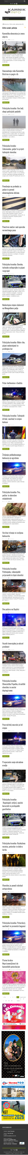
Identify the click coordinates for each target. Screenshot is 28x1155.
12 (23, 998)
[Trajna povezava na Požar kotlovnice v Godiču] (14, 399)
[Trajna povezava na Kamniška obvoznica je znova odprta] (14, 53)
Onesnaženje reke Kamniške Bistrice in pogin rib (13, 72)
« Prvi (4, 997)
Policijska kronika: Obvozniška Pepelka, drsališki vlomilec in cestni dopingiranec (13, 685)
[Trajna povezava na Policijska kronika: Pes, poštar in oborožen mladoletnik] (14, 515)
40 (11, 1000)
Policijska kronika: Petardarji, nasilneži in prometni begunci (14, 924)
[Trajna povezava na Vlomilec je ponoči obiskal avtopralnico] (14, 905)
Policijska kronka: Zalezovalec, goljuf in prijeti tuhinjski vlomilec (13, 149)
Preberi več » (6, 65)
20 (6, 1000)
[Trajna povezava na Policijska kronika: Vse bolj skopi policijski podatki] (14, 128)
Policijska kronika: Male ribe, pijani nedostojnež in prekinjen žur (13, 345)
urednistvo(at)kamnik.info (10, 1135)
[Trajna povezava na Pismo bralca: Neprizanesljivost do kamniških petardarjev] (14, 983)
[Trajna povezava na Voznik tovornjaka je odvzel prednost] (14, 663)
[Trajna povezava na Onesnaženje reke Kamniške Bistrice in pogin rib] (14, 90)
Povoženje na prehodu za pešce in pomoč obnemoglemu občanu (11, 189)
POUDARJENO (18, 969)
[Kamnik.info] (14, 13)
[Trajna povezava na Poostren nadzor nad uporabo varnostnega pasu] (14, 246)
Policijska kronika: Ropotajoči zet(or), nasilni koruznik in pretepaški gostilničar (12, 804)
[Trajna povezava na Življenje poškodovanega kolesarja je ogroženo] (14, 474)
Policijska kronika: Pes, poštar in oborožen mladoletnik (11, 495)
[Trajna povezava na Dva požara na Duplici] (14, 625)
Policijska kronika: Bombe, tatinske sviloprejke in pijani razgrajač (13, 267)
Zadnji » (18, 1000)
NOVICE (10, 233)
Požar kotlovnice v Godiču (12, 383)
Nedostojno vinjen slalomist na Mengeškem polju (13, 306)
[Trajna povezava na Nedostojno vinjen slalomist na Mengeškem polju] (14, 324)
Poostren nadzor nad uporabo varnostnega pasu (13, 228)
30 (8, 1000)
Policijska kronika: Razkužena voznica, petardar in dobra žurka (13, 846)
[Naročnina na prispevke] (25, 27)
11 (20, 998)
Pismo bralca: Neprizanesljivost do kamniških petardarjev (11, 963)
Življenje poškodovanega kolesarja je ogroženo (11, 456)
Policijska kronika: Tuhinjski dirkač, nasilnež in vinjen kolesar (13, 419)
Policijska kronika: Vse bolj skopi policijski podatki (12, 110)
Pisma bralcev (12, 969)
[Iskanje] (24, 1)
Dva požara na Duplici (10, 609)
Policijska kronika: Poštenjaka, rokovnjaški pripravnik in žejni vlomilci (12, 572)
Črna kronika (12, 39)
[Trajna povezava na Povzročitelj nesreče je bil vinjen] (14, 744)
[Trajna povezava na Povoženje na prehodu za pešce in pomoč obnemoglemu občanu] (14, 209)
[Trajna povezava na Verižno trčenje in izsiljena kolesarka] (14, 552)
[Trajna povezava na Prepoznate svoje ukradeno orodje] (14, 781)
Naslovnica (6, 24)
